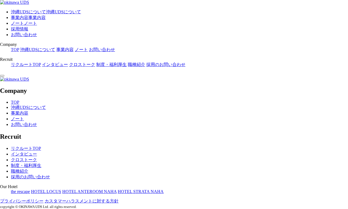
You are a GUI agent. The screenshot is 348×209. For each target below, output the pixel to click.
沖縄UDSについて (37, 49)
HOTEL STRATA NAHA (141, 191)
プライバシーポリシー (22, 201)
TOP (15, 49)
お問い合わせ (24, 34)
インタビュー (55, 64)
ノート (81, 49)
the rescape (20, 191)
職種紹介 (136, 64)
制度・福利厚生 (111, 64)
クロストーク (82, 64)
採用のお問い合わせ (165, 64)
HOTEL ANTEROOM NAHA (89, 191)
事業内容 (65, 49)
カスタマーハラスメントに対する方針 (82, 201)
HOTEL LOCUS (46, 191)
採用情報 (19, 29)
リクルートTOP (26, 64)
